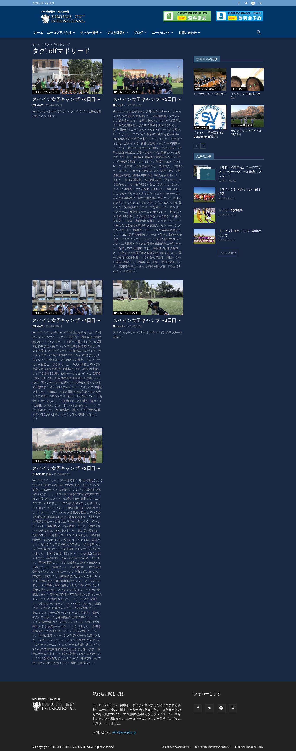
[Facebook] (239, 3)
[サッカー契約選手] (204, 215)
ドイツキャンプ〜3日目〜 (210, 94)
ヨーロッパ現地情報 (242, 125)
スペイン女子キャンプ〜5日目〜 (147, 99)
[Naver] (253, 3)
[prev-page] (196, 146)
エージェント (161, 32)
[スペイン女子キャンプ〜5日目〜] (148, 76)
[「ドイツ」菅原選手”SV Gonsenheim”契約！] (210, 117)
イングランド (238, 88)
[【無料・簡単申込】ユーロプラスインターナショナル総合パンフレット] (204, 172)
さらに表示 (227, 253)
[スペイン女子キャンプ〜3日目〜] (148, 297)
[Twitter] (260, 3)
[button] (258, 33)
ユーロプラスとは (59, 32)
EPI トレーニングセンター (46, 92)
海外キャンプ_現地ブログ (207, 88)
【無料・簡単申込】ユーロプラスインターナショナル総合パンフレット (240, 172)
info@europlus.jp (124, 732)
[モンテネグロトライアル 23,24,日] (247, 116)
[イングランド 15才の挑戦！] (247, 79)
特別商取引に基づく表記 (249, 747)
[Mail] (246, 3)
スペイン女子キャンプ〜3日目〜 (147, 320)
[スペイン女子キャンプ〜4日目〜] (67, 297)
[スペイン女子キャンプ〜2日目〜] (67, 445)
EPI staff (37, 105)
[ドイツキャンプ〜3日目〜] (210, 79)
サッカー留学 (89, 32)
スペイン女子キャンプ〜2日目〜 (66, 468)
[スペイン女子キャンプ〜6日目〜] (67, 76)
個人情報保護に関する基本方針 (213, 747)
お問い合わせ (188, 32)
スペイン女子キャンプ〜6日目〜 (66, 99)
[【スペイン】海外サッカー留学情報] (204, 194)
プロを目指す (116, 32)
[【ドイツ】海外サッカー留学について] (204, 236)
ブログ (138, 32)
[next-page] (203, 146)
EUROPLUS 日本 (41, 474)
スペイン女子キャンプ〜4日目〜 (66, 320)
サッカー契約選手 (231, 210)
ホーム (38, 32)
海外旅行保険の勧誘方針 (176, 747)
